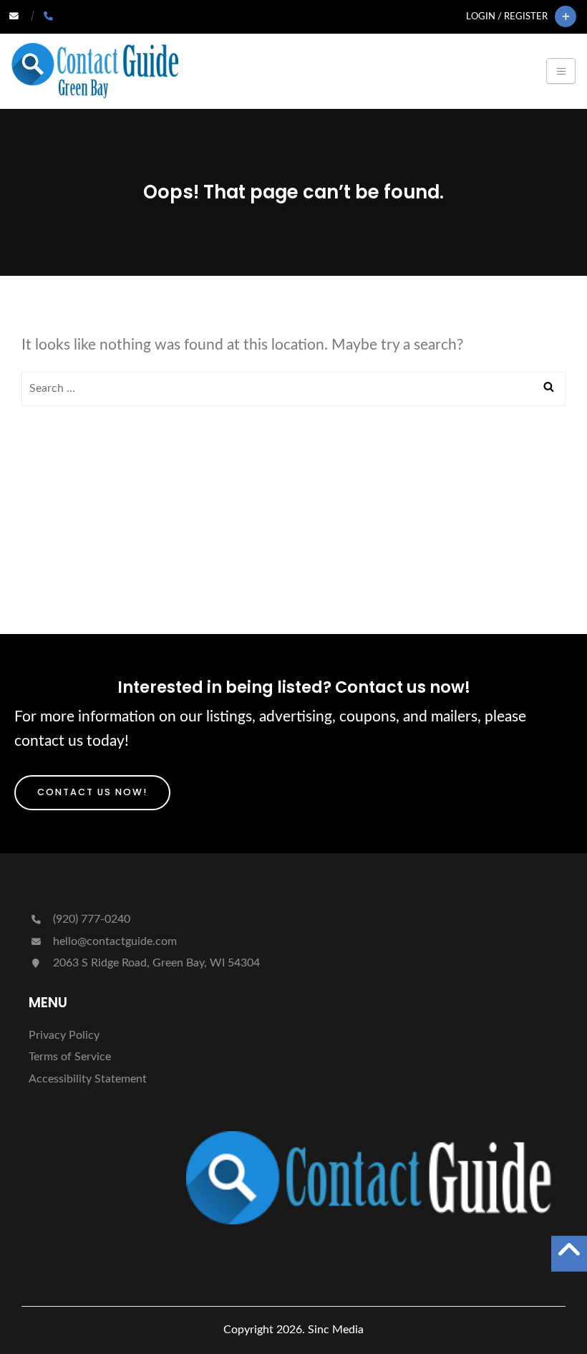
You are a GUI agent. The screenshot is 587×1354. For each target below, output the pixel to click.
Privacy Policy (64, 1035)
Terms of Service (70, 1056)
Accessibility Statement (88, 1079)
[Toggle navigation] (561, 71)
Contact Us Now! (92, 792)
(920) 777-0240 (90, 919)
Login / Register (507, 16)
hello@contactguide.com (115, 941)
